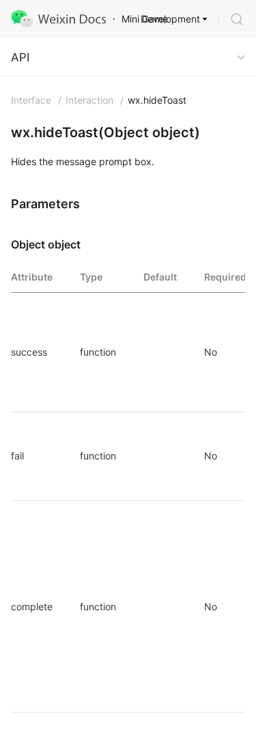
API (20, 57)
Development (170, 19)
